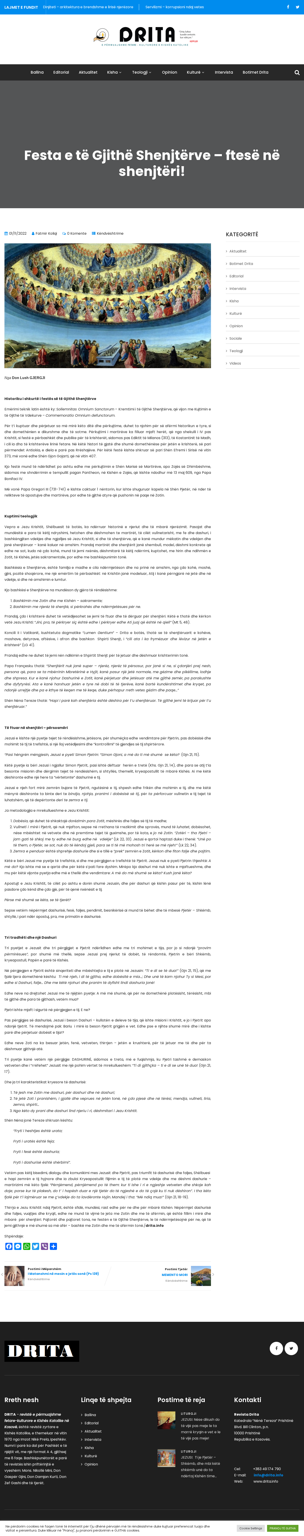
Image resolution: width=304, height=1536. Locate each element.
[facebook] (288, 7)
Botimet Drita (255, 72)
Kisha (112, 72)
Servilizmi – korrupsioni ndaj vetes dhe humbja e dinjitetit (152, 7)
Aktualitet (88, 72)
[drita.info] (152, 36)
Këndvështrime (110, 233)
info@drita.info (268, 1475)
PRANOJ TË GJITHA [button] (283, 1528)
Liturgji (189, 1413)
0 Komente (77, 233)
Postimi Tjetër (175, 1272)
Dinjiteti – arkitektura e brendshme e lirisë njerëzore (46, 7)
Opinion (169, 72)
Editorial (61, 72)
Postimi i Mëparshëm (63, 1271)
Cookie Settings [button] (250, 1528)
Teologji (140, 72)
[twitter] (298, 7)
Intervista (224, 72)
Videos (235, 363)
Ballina (37, 72)
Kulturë (194, 72)
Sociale (235, 338)
